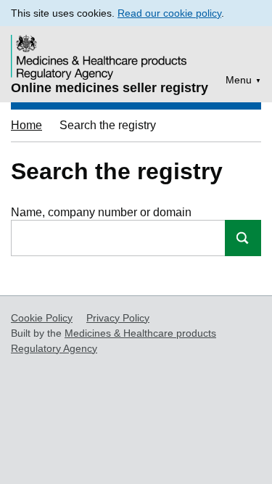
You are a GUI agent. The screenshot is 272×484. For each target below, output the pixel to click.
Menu (239, 80)
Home (26, 125)
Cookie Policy (42, 318)
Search (243, 238)
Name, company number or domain (101, 212)
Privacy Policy (117, 318)
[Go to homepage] (101, 47)
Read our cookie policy (169, 13)
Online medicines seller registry (109, 88)
